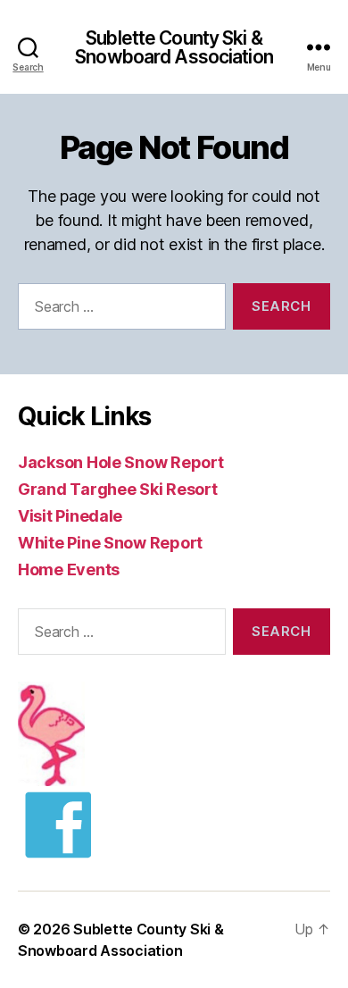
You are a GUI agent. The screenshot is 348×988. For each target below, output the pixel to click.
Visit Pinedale (70, 516)
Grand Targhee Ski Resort (118, 489)
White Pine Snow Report (110, 542)
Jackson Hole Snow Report (121, 462)
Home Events (69, 569)
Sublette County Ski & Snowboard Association (174, 47)
